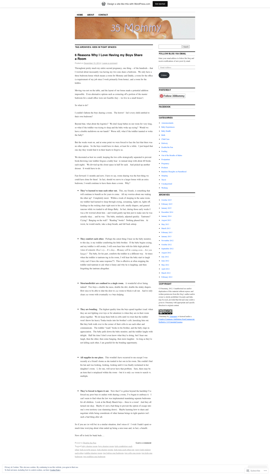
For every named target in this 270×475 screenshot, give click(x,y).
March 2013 (165, 228)
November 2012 (167, 240)
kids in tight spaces (88, 449)
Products (164, 167)
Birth (163, 135)
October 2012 (166, 244)
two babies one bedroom (113, 453)
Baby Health (166, 131)
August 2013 (166, 220)
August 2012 (166, 252)
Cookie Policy (55, 470)
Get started (160, 4)
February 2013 (166, 232)
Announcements (167, 123)
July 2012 (165, 256)
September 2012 (167, 248)
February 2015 (166, 204)
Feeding (164, 151)
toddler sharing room (93, 453)
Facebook (165, 106)
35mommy (173, 316)
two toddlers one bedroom (94, 456)
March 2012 (165, 273)
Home (80, 14)
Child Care (165, 139)
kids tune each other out (124, 449)
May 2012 (165, 264)
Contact (103, 14)
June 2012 (165, 260)
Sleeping (164, 175)
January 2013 (166, 236)
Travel (163, 179)
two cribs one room (133, 453)
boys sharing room (106, 446)
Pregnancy (165, 163)
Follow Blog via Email (172, 53)
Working (164, 187)
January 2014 (166, 216)
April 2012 (165, 269)
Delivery (164, 143)
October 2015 (166, 200)
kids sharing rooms (105, 449)
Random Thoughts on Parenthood (173, 171)
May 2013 (165, 224)
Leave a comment (109, 63)
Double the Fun (89, 442)
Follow (164, 75)
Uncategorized (166, 183)
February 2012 (166, 277)
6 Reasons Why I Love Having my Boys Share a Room (108, 57)
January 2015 (166, 208)
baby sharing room (89, 446)
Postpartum (165, 159)
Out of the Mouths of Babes (171, 155)
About (90, 14)
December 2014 (167, 212)
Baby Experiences (168, 127)
